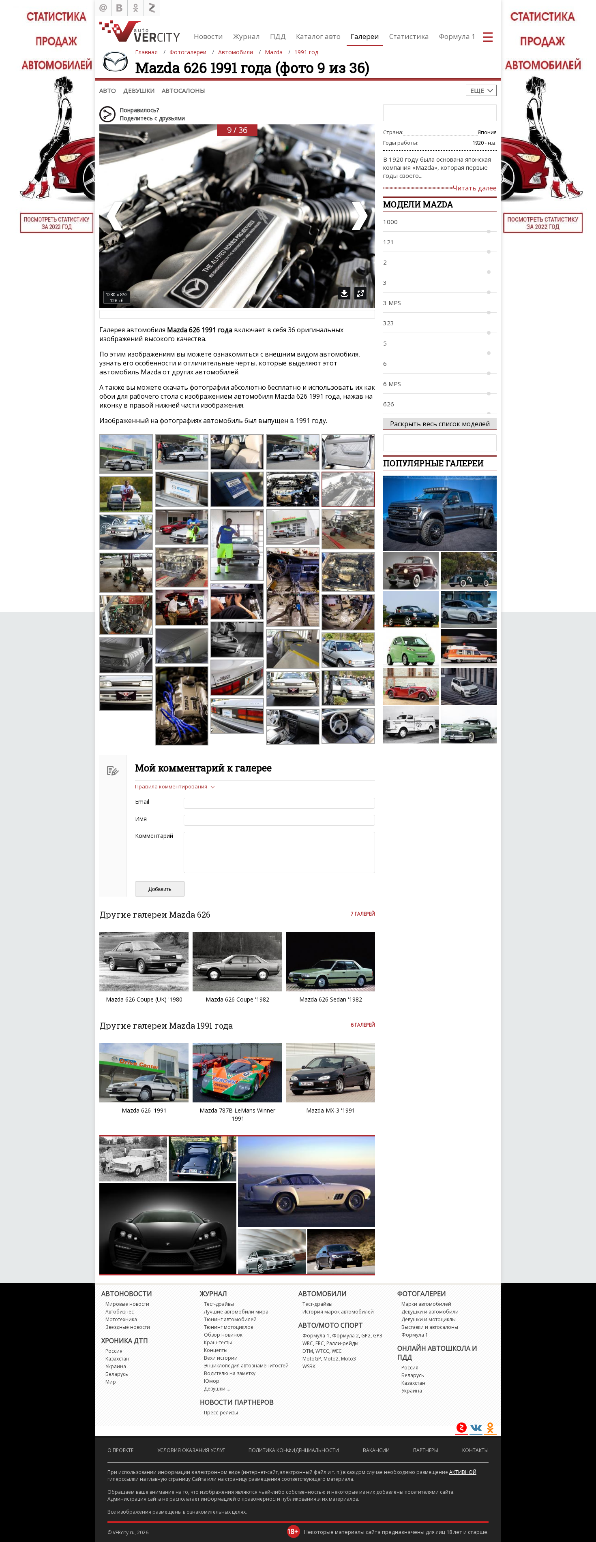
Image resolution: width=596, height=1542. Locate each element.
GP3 (377, 1335)
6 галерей (363, 1024)
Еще (477, 90)
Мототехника (121, 1319)
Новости (208, 36)
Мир (110, 1381)
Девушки (138, 90)
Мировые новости (127, 1304)
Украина (115, 1366)
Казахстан (117, 1358)
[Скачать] (344, 293)
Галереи (365, 36)
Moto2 (331, 1358)
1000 (390, 222)
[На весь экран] (360, 293)
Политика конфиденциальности (294, 1450)
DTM (307, 1351)
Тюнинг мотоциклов (228, 1327)
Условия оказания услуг (191, 1450)
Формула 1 (457, 36)
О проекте (120, 1450)
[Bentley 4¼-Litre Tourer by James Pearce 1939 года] (411, 686)
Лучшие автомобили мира (236, 1311)
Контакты (475, 1450)
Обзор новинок (223, 1334)
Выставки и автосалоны (429, 1327)
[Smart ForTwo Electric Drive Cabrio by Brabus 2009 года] (411, 647)
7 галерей (363, 913)
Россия (113, 1351)
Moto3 (348, 1358)
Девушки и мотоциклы (428, 1319)
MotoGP (311, 1358)
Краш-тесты (218, 1342)
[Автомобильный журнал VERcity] (139, 31)
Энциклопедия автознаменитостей (246, 1365)
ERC (319, 1343)
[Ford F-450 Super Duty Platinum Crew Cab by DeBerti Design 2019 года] (440, 513)
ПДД (278, 36)
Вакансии (376, 1450)
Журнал (246, 36)
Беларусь (116, 1374)
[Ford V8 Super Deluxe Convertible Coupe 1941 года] (411, 570)
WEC (337, 1351)
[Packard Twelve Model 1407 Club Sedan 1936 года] (469, 570)
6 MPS (392, 384)
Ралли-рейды (342, 1343)
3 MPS (392, 303)
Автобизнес (119, 1311)
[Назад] (115, 216)
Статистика (409, 36)
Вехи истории (221, 1357)
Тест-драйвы (219, 1304)
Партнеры (425, 1450)
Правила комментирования (171, 786)
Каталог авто (318, 36)
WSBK (308, 1366)
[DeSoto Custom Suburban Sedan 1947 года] (469, 724)
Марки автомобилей (426, 1304)
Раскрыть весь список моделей (440, 423)
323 (388, 323)
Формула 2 (345, 1335)
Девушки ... (217, 1388)
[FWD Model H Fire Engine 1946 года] (411, 724)
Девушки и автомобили (430, 1311)
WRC (307, 1343)
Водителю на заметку (229, 1373)
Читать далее (474, 188)
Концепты (215, 1350)
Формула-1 (316, 1335)
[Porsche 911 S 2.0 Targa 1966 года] (411, 609)
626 (388, 404)
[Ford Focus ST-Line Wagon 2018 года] (469, 609)
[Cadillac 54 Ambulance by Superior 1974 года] (469, 647)
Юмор (211, 1381)
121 (388, 242)
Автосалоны (183, 90)
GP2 (366, 1335)
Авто (107, 90)
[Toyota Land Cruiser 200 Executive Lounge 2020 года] (469, 686)
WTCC (322, 1351)
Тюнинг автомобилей (230, 1319)
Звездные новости (127, 1327)
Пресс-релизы (221, 1412)
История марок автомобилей (338, 1311)
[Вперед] (359, 216)
